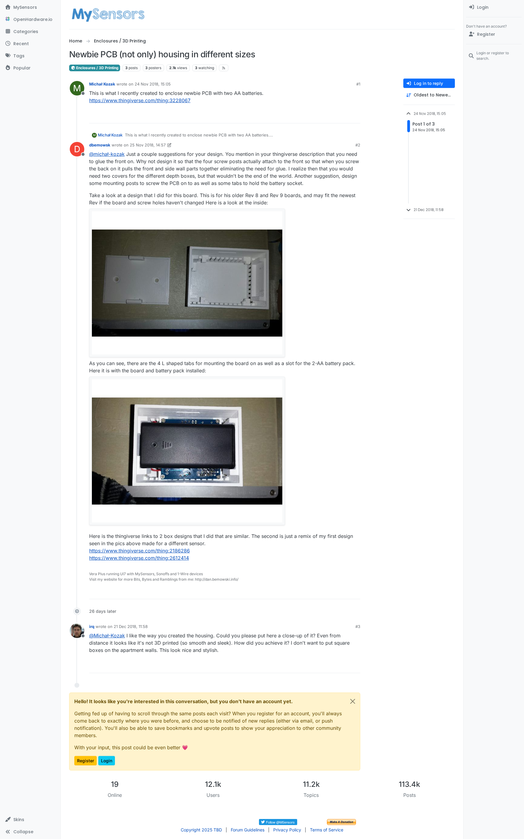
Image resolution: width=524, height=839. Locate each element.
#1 (358, 84)
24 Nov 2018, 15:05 (153, 84)
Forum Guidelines (247, 829)
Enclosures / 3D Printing (97, 67)
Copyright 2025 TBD (201, 829)
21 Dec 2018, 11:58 (131, 626)
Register (85, 760)
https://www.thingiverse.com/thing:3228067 (139, 100)
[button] (30, 819)
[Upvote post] (333, 116)
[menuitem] (494, 7)
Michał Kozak (102, 84)
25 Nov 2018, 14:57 (148, 145)
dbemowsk (99, 145)
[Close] (352, 701)
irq (91, 626)
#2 (357, 145)
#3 (357, 626)
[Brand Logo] (108, 14)
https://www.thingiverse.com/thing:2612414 (139, 558)
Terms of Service (326, 829)
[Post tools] (355, 116)
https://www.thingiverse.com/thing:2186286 (139, 551)
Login (106, 760)
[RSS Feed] (223, 68)
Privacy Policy (287, 829)
